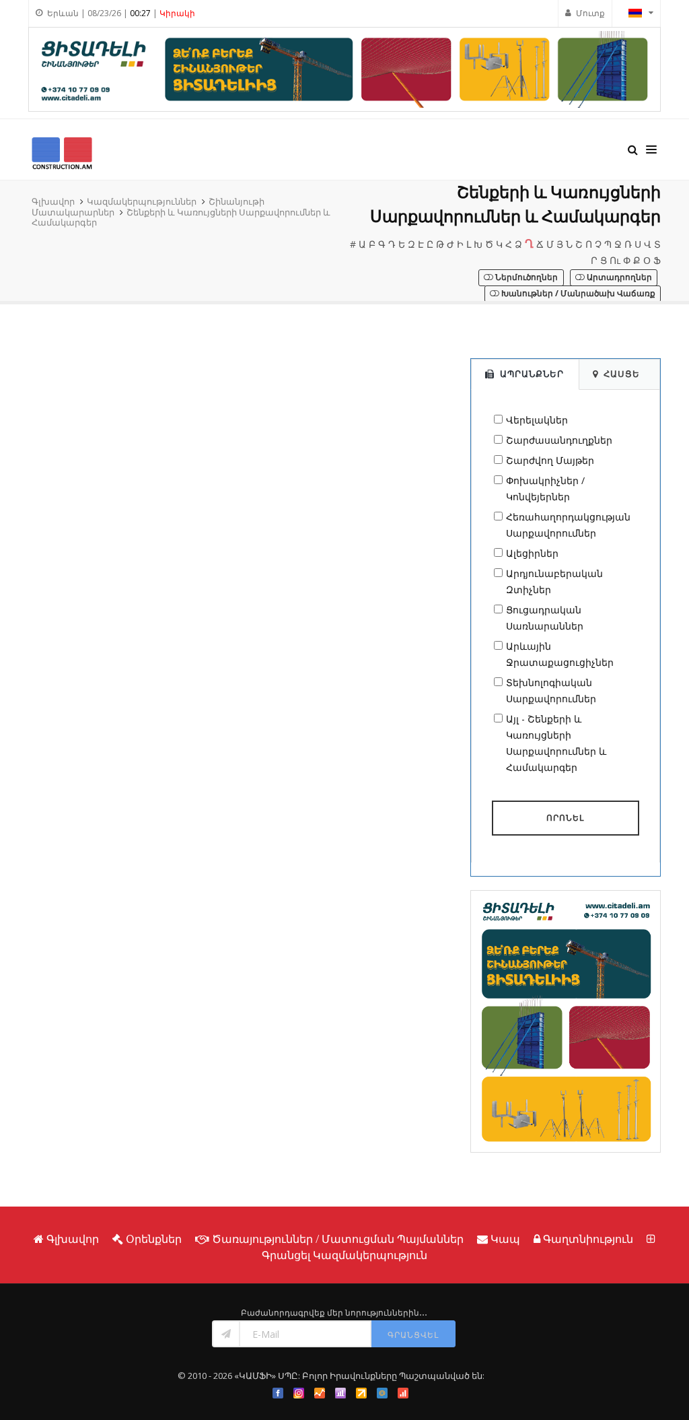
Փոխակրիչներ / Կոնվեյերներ (545, 488)
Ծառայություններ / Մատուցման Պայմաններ (338, 1238)
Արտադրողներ (618, 277)
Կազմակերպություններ (141, 201)
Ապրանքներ (532, 374)
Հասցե (622, 374)
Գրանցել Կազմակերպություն (344, 1255)
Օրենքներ (154, 1238)
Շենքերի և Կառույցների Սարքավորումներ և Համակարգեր (181, 217)
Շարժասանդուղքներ (559, 440)
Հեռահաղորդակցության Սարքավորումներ (568, 524)
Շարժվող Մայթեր (550, 460)
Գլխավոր (53, 201)
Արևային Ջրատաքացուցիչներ (560, 654)
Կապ (505, 1238)
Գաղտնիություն (588, 1238)
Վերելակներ (537, 419)
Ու (615, 260)
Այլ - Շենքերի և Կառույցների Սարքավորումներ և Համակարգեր (556, 743)
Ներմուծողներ (525, 277)
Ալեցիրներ (532, 553)
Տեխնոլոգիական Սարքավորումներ (551, 690)
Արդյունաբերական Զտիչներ (554, 581)
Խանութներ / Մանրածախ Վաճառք (577, 293)
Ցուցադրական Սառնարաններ (544, 617)
